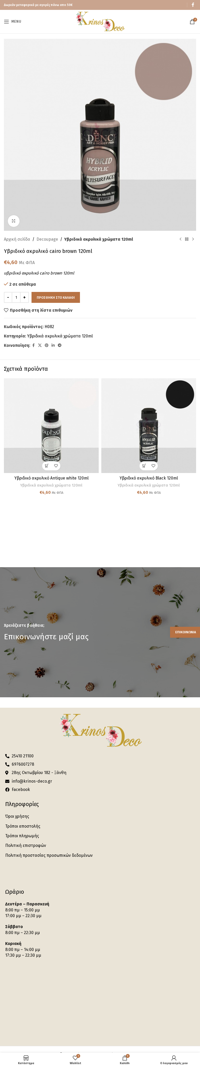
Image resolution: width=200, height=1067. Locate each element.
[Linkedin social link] (53, 345)
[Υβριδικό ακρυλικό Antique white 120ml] (51, 425)
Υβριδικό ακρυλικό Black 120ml (149, 478)
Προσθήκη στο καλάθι (56, 297)
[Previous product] (180, 239)
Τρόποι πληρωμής (22, 835)
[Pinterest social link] (46, 345)
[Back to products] (187, 239)
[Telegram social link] (59, 345)
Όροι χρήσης (17, 816)
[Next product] (193, 239)
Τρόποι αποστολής (22, 826)
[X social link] (39, 345)
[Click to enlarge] (14, 221)
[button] (46, 465)
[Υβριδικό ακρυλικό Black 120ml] (148, 425)
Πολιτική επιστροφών (25, 845)
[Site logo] (100, 21)
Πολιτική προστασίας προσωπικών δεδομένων (49, 855)
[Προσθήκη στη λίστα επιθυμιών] (55, 465)
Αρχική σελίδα (17, 239)
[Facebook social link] (193, 5)
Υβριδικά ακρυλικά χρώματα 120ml (98, 239)
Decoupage (47, 239)
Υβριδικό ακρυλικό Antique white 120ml (51, 478)
